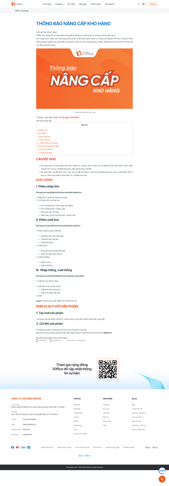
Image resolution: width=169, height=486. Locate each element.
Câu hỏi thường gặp (112, 447)
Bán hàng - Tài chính (139, 425)
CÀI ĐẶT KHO (42, 130)
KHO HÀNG (41, 133)
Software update (128, 447)
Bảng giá (82, 4)
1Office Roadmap (21, 11)
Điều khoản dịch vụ (47, 447)
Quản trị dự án (137, 421)
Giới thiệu (77, 405)
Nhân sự (106, 417)
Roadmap (77, 409)
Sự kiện (76, 417)
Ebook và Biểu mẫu (138, 429)
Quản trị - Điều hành (139, 413)
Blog (133, 405)
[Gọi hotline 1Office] (162, 479)
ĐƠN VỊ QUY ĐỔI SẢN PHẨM (48, 146)
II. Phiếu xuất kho (43, 140)
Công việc (106, 413)
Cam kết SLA (97, 447)
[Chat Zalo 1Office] (162, 471)
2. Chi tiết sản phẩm (44, 153)
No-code (71, 4)
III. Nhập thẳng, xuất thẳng (47, 143)
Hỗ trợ (76, 429)
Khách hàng (95, 4)
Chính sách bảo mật (82, 447)
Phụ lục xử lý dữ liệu (80, 434)
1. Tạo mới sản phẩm (45, 149)
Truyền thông (78, 413)
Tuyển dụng (78, 425)
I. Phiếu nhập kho (43, 136)
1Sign (105, 425)
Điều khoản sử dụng (64, 447)
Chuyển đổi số (137, 409)
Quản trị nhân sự (137, 417)
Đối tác (76, 421)
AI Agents (59, 4)
